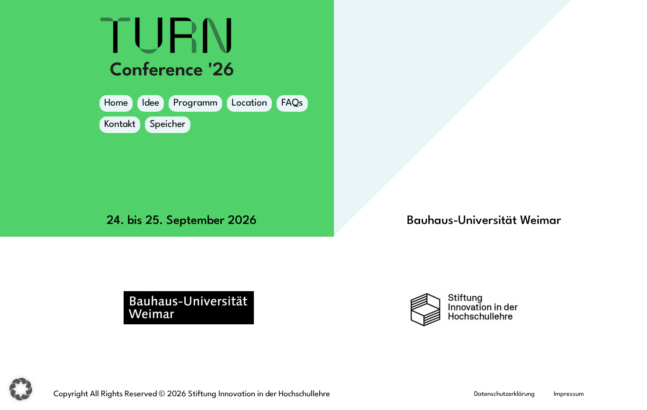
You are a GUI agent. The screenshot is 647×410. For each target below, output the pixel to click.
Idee (150, 103)
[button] (21, 389)
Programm (195, 103)
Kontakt (119, 124)
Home (116, 103)
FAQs (292, 103)
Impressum (569, 394)
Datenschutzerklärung (504, 394)
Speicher (168, 124)
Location (249, 103)
